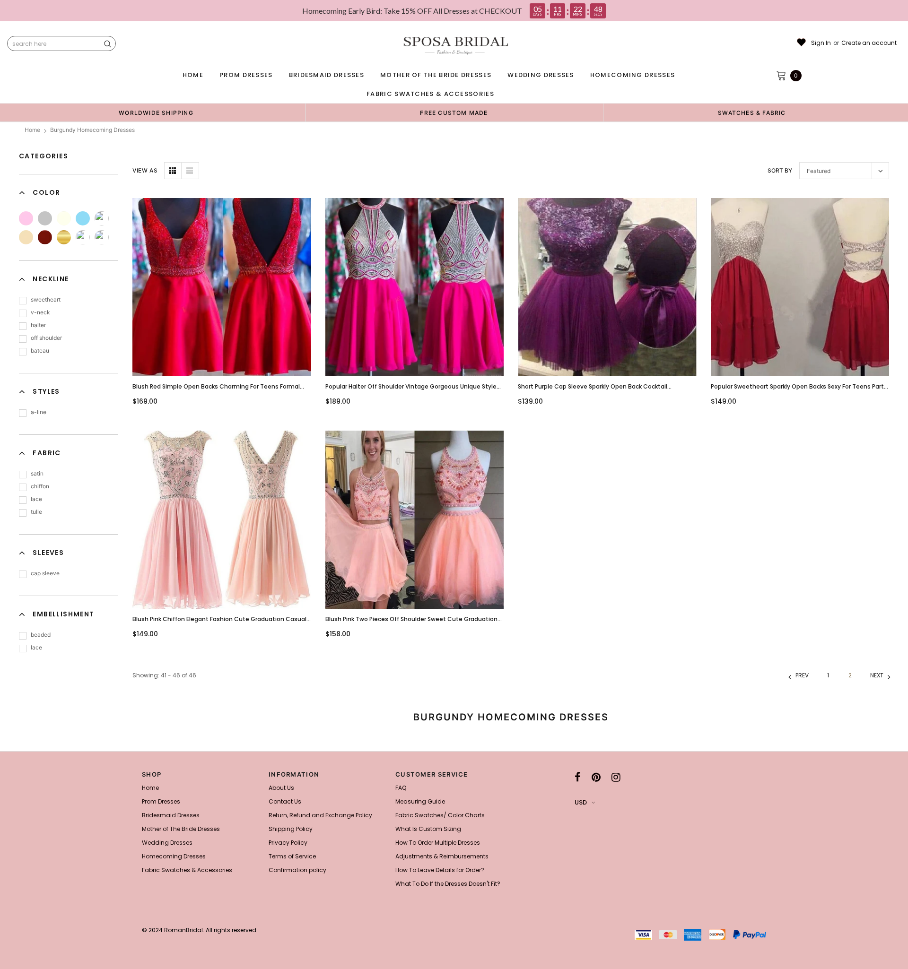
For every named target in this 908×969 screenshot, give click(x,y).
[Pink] (26, 218)
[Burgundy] (45, 237)
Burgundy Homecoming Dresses (92, 129)
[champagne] (26, 237)
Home (32, 129)
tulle (36, 511)
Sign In (821, 43)
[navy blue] (83, 237)
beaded (41, 634)
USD (581, 802)
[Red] (102, 237)
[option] (156, 112)
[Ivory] (64, 218)
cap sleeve (45, 573)
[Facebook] (578, 777)
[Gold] (64, 237)
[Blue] (83, 218)
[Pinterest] (596, 777)
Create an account (869, 43)
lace (36, 498)
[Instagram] (615, 777)
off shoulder (46, 337)
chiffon (40, 486)
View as (144, 170)
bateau (40, 350)
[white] (102, 218)
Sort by (780, 170)
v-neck (40, 312)
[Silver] (45, 218)
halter (38, 325)
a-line (38, 411)
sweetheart (46, 299)
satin (37, 473)
